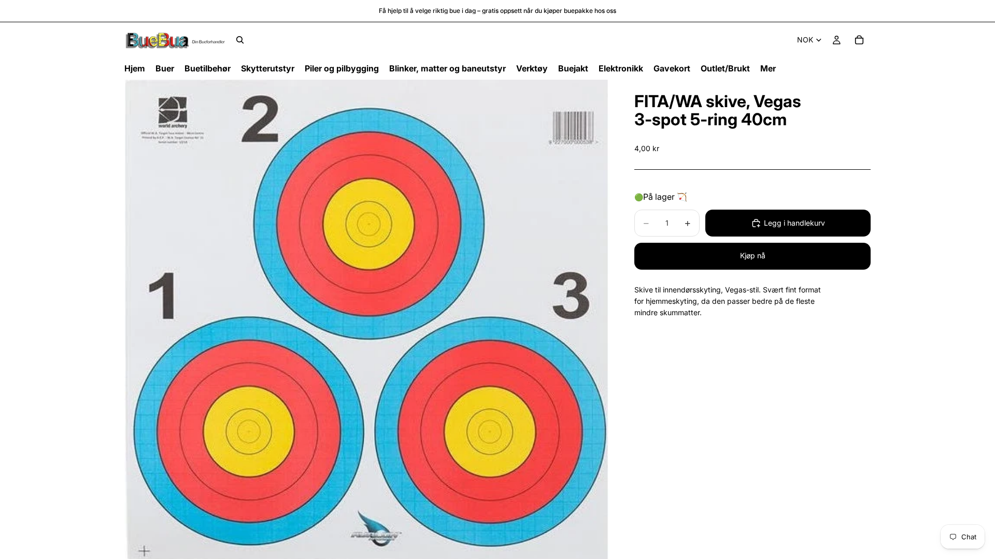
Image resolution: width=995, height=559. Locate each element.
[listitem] (768, 69)
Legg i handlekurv (794, 222)
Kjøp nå (752, 255)
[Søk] (240, 39)
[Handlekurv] (859, 39)
